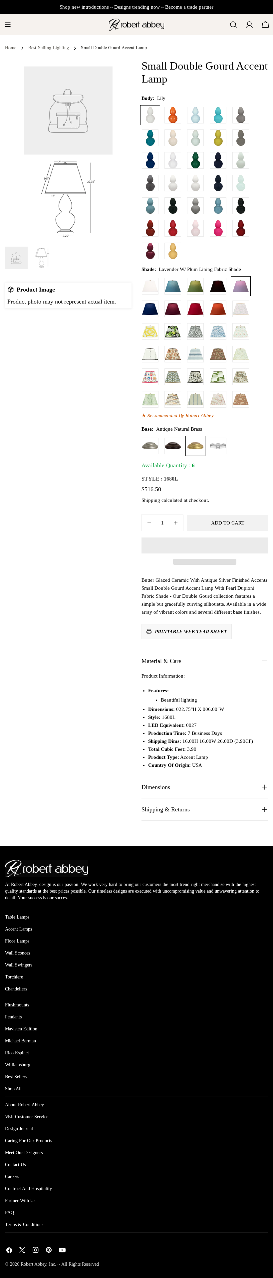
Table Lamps (17, 917)
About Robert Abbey (24, 1104)
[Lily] (150, 115)
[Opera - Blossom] (218, 399)
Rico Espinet (17, 1052)
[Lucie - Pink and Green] (240, 331)
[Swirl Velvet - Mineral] (218, 331)
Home (10, 47)
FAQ (9, 1212)
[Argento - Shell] (240, 399)
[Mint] (240, 183)
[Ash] (240, 137)
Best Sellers (16, 1076)
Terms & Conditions (24, 1224)
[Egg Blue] (218, 115)
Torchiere (14, 976)
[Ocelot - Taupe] (195, 376)
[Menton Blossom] (150, 376)
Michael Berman (20, 1040)
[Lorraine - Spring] (240, 354)
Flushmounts (17, 1004)
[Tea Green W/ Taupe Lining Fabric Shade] (195, 286)
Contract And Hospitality (28, 1188)
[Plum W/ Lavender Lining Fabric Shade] (172, 309)
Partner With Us (20, 1200)
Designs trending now (137, 7)
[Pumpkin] (172, 115)
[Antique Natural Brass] (195, 446)
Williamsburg (17, 1064)
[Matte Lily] (195, 183)
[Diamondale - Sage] (172, 376)
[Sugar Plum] (150, 251)
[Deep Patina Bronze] (172, 446)
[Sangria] (240, 228)
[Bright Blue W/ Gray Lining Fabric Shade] (172, 286)
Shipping (150, 500)
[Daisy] (172, 160)
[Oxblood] (150, 228)
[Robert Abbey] (136, 24)
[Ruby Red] (172, 228)
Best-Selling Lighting (48, 47)
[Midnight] (218, 160)
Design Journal (19, 1128)
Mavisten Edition (21, 1028)
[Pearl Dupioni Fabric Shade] (150, 286)
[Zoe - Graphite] (195, 331)
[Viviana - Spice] (218, 354)
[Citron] (218, 137)
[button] (204, 545)
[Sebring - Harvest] (240, 376)
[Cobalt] (150, 160)
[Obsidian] (240, 205)
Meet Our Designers (24, 1152)
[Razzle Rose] (218, 228)
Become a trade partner (189, 7)
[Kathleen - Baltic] (195, 399)
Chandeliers (16, 988)
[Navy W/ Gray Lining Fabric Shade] (150, 309)
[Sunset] (172, 251)
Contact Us (15, 1164)
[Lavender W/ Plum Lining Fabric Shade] (240, 286)
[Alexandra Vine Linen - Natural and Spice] (172, 354)
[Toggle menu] (7, 24)
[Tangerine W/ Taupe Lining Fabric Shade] (218, 309)
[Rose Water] (195, 228)
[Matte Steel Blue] (150, 205)
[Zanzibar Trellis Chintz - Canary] (150, 331)
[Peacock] (150, 137)
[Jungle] (195, 160)
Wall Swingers (18, 964)
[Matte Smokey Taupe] (195, 205)
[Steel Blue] (218, 205)
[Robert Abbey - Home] (46, 868)
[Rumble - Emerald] (150, 399)
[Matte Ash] (150, 183)
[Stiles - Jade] (218, 376)
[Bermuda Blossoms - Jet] (172, 331)
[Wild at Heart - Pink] (240, 309)
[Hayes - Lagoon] (195, 354)
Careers (12, 1176)
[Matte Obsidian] (172, 205)
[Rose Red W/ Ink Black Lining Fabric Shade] (195, 309)
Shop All (13, 1088)
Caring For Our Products (28, 1140)
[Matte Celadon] (240, 160)
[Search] (233, 24)
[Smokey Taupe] (240, 115)
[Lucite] (218, 446)
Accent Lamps (18, 929)
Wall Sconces (17, 953)
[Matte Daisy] (172, 183)
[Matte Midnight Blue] (218, 183)
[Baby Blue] (195, 115)
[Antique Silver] (150, 446)
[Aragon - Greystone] (172, 399)
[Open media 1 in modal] (99, 168)
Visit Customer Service (26, 1116)
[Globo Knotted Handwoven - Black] (150, 354)
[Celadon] (195, 137)
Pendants (13, 1016)
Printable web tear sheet (191, 631)
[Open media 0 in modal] (99, 79)
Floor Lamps (17, 941)
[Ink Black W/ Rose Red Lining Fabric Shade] (218, 286)
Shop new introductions (84, 7)
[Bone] (172, 137)
